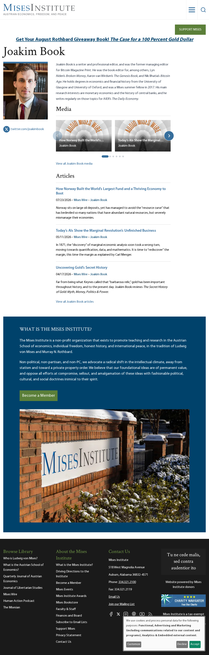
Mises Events (64, 589)
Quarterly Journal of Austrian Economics (22, 579)
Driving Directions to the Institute (72, 574)
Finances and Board (69, 615)
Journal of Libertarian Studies (22, 588)
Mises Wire (81, 200)
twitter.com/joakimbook (27, 129)
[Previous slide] (57, 136)
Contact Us (63, 642)
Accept (194, 644)
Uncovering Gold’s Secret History (81, 268)
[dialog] (164, 633)
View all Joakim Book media (74, 163)
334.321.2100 (127, 582)
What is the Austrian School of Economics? (23, 567)
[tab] (105, 156)
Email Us (114, 597)
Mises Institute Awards (71, 596)
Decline (182, 644)
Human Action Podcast (18, 601)
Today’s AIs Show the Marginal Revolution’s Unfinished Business (106, 231)
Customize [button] (133, 644)
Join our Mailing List (122, 604)
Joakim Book (98, 200)
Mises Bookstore (67, 602)
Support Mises (190, 29)
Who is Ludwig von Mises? (20, 558)
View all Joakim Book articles (75, 301)
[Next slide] (169, 136)
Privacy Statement (68, 635)
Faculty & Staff (66, 609)
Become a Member (38, 396)
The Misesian (11, 607)
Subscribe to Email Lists (71, 622)
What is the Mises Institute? (74, 565)
